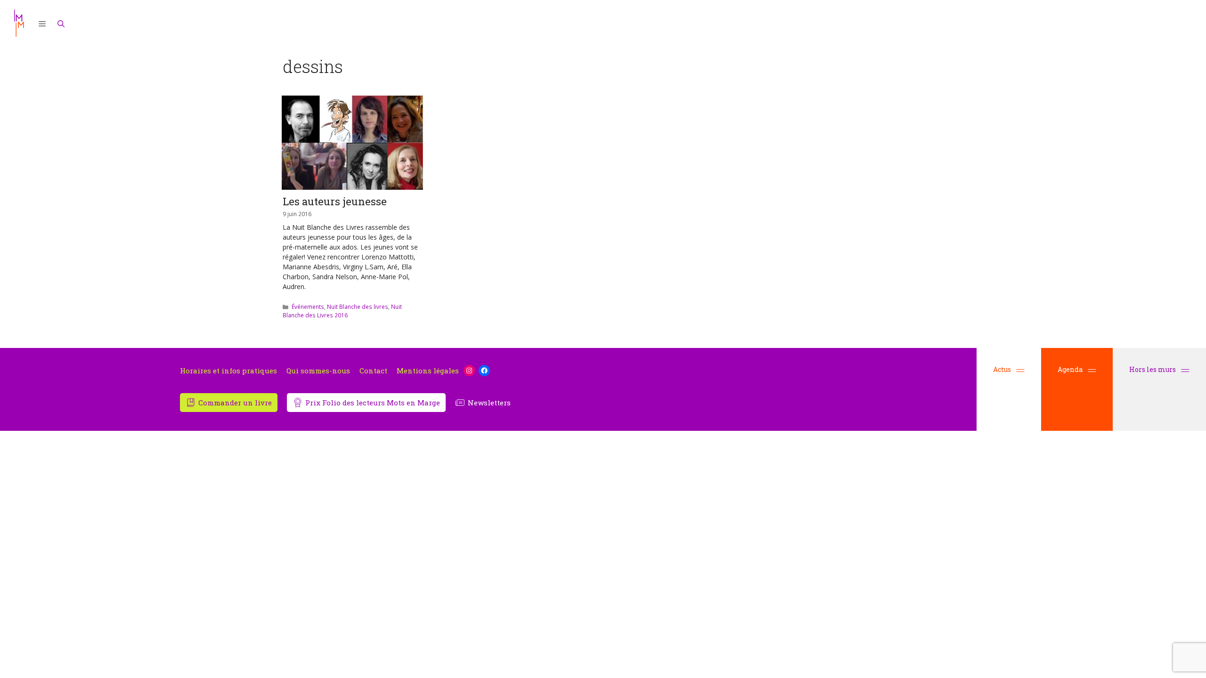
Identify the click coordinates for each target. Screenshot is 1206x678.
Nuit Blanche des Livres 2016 (342, 311)
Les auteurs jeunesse (335, 201)
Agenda (1070, 369)
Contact (373, 371)
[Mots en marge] (19, 23)
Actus (1002, 369)
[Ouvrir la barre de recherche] (61, 23)
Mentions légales (428, 371)
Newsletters (489, 402)
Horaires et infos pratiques (228, 371)
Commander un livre (235, 402)
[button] (42, 23)
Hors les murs (1153, 369)
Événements (308, 306)
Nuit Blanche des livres (357, 306)
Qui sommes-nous (318, 371)
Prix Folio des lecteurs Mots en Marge (372, 402)
